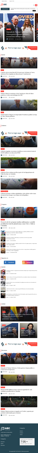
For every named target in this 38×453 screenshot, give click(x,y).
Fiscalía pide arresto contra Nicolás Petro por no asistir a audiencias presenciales (28, 333)
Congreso (2, 219)
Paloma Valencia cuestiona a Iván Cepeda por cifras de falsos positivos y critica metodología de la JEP (17, 94)
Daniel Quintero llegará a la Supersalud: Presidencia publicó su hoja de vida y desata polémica (19, 115)
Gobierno (6, 191)
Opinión (7, 273)
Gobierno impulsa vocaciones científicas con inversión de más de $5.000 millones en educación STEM (18, 152)
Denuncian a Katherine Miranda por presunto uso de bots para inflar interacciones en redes (19, 238)
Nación (2, 91)
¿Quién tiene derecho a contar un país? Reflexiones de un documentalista (20, 288)
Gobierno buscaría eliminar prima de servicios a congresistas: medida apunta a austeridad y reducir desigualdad (21, 250)
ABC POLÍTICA (5, 76)
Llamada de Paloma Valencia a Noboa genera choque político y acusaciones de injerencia (17, 34)
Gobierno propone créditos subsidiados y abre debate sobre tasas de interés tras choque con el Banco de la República (18, 194)
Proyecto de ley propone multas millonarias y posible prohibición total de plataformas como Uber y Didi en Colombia (18, 224)
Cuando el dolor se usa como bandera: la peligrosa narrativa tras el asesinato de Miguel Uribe (21, 283)
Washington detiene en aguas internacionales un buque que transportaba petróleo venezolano (21, 271)
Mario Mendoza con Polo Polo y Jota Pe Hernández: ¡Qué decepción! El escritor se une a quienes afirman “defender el (21, 295)
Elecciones (8, 29)
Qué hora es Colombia (26, 439)
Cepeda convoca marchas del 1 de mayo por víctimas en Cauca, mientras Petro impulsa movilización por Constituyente (18, 73)
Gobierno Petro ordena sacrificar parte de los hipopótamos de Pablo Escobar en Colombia (17, 173)
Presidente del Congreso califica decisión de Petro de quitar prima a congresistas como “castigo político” (21, 244)
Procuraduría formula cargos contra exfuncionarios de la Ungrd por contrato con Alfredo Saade (17, 315)
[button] (36, 5)
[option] (24, 9)
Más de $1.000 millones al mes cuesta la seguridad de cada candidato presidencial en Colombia (16, 390)
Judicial (4, 325)
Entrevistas (3, 445)
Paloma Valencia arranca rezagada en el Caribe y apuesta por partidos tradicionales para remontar (17, 412)
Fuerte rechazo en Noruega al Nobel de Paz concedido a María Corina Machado (21, 277)
